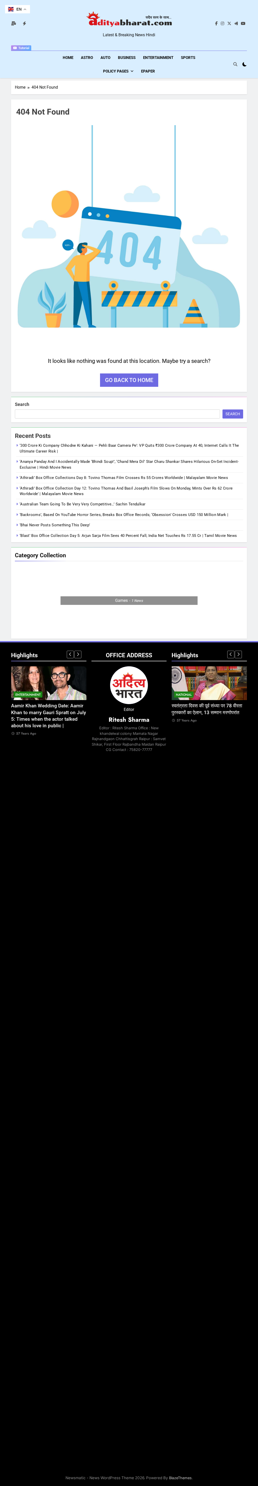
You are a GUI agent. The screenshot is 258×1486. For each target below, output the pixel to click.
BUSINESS (127, 57)
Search (22, 404)
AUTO (105, 57)
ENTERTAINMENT (158, 57)
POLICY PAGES (115, 71)
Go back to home (129, 380)
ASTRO (87, 57)
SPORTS (188, 57)
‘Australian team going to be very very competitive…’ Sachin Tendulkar (83, 504)
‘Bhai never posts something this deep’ (55, 525)
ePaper (148, 71)
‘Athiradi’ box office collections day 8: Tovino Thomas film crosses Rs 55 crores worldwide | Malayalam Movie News (124, 477)
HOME (68, 57)
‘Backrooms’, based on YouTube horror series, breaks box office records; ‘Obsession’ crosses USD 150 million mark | (124, 514)
